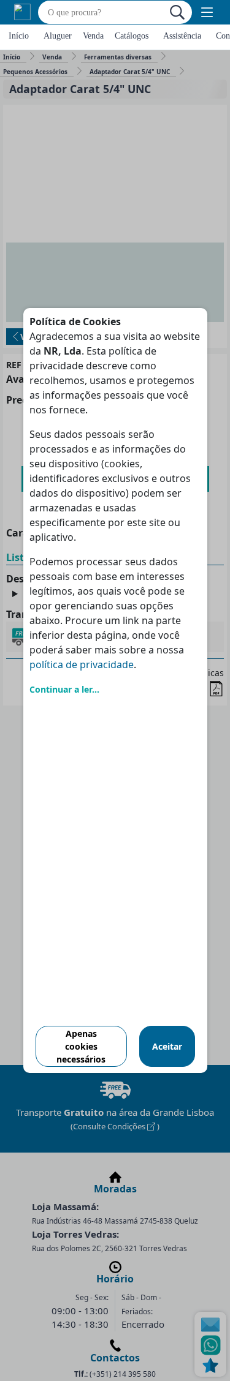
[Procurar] (177, 12)
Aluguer (58, 35)
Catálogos (131, 35)
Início (19, 35)
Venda (93, 35)
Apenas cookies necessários (80, 1046)
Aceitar (167, 1046)
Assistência (182, 35)
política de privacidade (81, 664)
